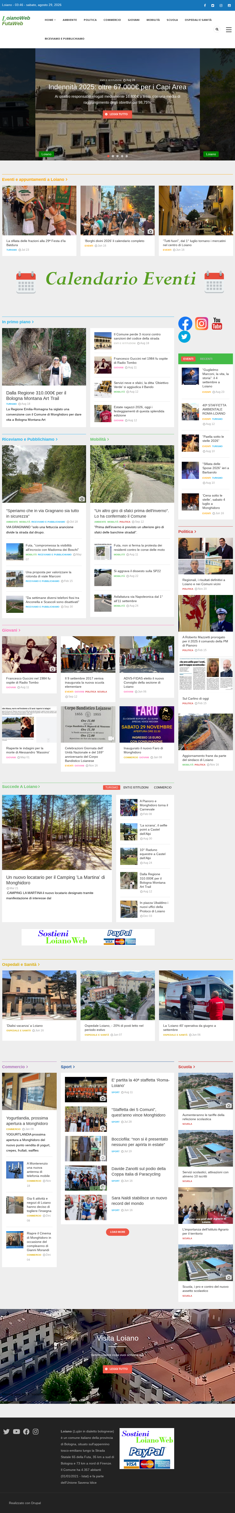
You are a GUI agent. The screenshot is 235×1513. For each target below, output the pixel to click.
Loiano (7, 5)
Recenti (206, 359)
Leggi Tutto (119, 1369)
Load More (117, 1232)
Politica (90, 19)
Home (49, 19)
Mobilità (153, 19)
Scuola (172, 19)
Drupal (36, 1503)
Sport (116, 1092)
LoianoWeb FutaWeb (16, 20)
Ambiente (70, 19)
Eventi (89, 245)
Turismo (11, 250)
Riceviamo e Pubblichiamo (64, 38)
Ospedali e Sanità (198, 19)
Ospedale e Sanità (18, 1035)
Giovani (134, 19)
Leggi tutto (119, 107)
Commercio (112, 19)
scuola (102, 691)
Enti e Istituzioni (111, 80)
